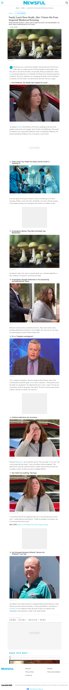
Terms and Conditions (53, 672)
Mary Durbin (14, 27)
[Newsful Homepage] (34, 3)
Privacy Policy (29, 672)
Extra (22, 620)
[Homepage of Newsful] (7, 668)
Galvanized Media (27, 685)
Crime (22, 8)
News (43, 620)
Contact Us (28, 675)
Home (17, 8)
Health (33, 620)
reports (20, 127)
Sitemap (49, 668)
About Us (28, 668)
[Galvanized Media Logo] (6, 685)
